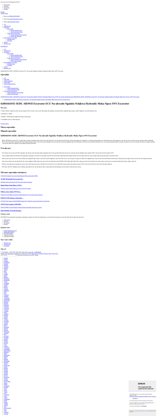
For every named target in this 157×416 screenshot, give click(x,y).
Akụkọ (6, 42)
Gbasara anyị (7, 26)
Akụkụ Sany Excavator (37, 253)
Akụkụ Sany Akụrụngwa (7, 253)
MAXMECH (4, 46)
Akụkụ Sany (17, 253)
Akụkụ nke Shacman (15, 36)
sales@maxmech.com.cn (16, 19)
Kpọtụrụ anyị (7, 43)
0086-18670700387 (15, 16)
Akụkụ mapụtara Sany (16, 30)
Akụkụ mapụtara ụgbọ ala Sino (18, 35)
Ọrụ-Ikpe (9, 40)
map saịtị (31, 252)
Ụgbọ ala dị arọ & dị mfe (13, 33)
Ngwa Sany (55, 253)
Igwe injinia (10, 29)
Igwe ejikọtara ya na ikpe (10, 37)
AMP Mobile (37, 252)
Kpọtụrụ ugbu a (5, 123)
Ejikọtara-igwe (11, 39)
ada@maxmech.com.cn (13, 21)
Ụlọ (5, 24)
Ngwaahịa (6, 27)
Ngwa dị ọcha (47, 253)
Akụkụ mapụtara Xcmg (16, 32)
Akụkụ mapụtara (8, 81)
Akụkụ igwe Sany (26, 253)
